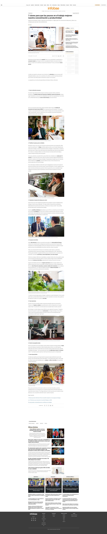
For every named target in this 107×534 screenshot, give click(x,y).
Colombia (43, 516)
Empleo (54, 516)
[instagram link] (35, 518)
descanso (41, 423)
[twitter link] (33, 518)
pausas (37, 423)
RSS (43, 525)
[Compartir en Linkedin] (59, 56)
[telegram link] (33, 520)
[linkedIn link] (35, 520)
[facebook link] (31, 518)
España (44, 517)
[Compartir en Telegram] (61, 56)
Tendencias (30, 13)
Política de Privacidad (74, 516)
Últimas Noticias (44, 524)
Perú (43, 521)
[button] (63, 56)
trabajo (46, 423)
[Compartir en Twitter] (57, 56)
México (44, 520)
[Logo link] (53, 8)
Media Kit (64, 521)
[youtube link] (31, 520)
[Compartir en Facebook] (55, 56)
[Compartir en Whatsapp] (53, 56)
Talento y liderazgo (31, 423)
